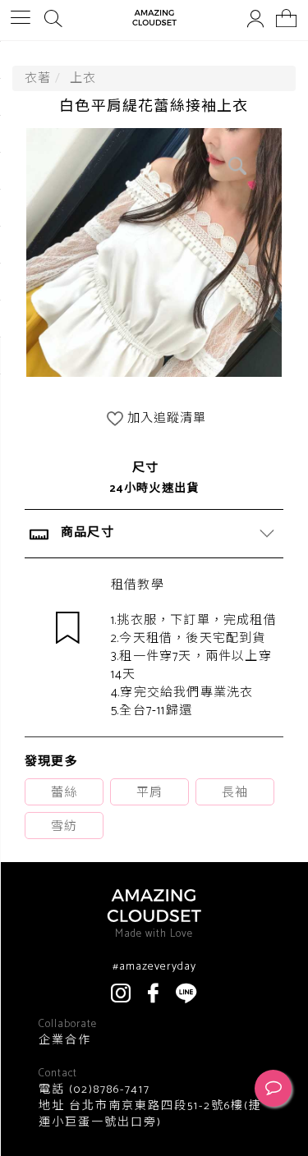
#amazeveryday (154, 967)
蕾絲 (64, 792)
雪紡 (64, 826)
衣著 (38, 78)
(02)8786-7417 (107, 1089)
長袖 (235, 792)
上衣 (83, 78)
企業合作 (65, 1041)
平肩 (149, 792)
